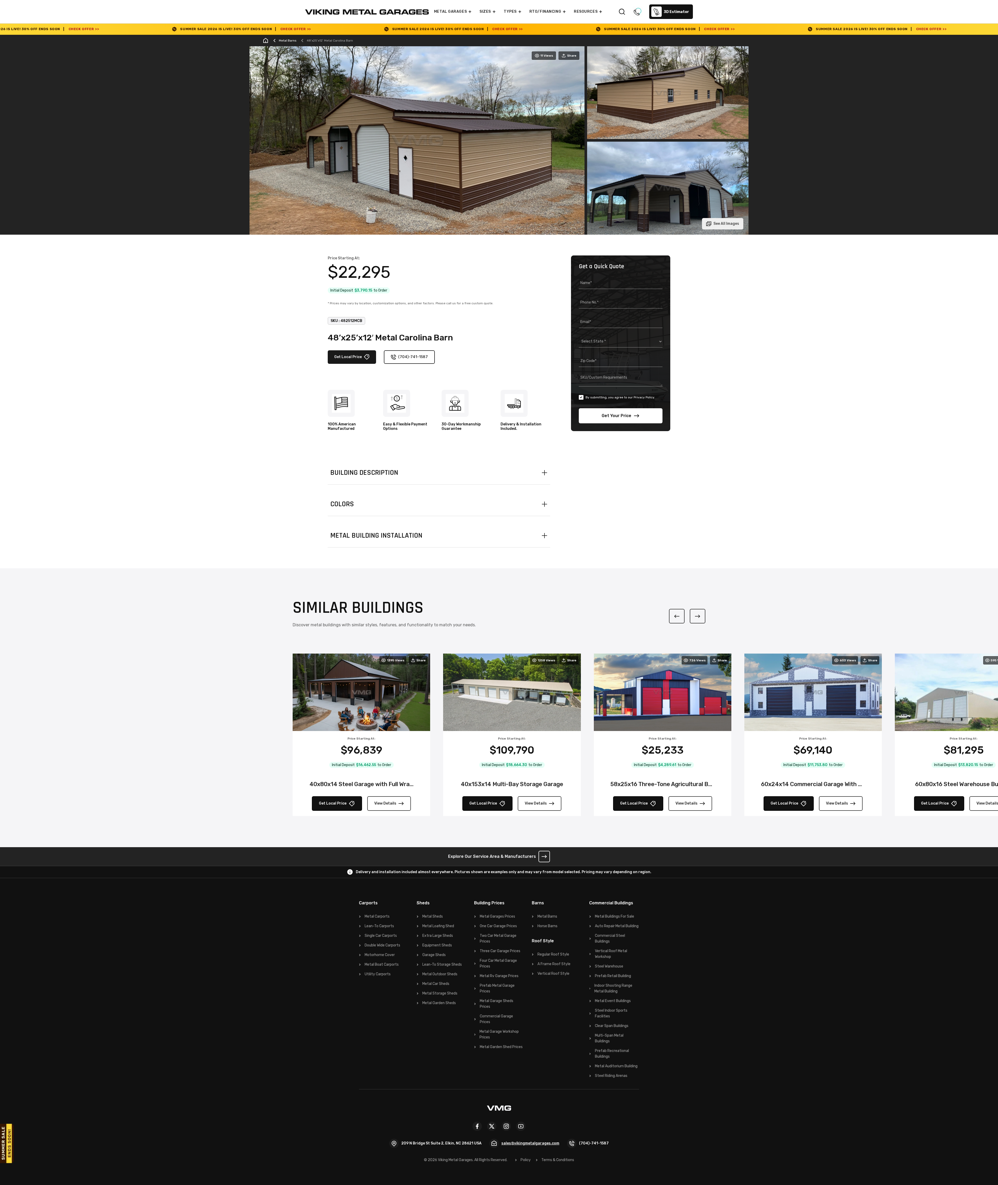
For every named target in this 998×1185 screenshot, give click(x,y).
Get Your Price (616, 415)
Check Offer (134, 29)
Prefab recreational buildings (612, 1054)
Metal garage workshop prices (499, 1034)
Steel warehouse (609, 966)
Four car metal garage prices (498, 963)
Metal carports (377, 916)
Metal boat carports (382, 964)
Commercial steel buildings (610, 938)
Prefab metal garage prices (497, 988)
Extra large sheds (437, 935)
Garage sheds (434, 955)
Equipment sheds (437, 945)
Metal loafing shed (438, 926)
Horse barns (547, 926)
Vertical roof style (553, 973)
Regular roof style (553, 954)
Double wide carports (382, 945)
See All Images (726, 223)
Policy (526, 1160)
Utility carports (378, 974)
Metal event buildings (613, 1001)
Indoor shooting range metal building (613, 988)
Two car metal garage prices (498, 938)
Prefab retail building (613, 976)
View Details (385, 803)
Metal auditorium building (616, 1066)
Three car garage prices (500, 951)
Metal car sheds (435, 984)
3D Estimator (676, 12)
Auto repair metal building (617, 926)
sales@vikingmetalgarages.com (530, 1143)
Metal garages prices (497, 916)
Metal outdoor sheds (439, 974)
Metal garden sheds (439, 1003)
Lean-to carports (379, 926)
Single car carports (381, 935)
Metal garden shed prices (501, 1047)
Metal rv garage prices (499, 976)
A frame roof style (553, 964)
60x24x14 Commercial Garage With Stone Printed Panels (813, 784)
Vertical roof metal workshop (611, 954)
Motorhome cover (380, 955)
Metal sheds (432, 916)
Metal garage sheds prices (496, 1004)
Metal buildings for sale (614, 916)
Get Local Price (348, 357)
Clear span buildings (611, 1026)
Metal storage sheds (439, 993)
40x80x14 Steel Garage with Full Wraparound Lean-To (361, 784)
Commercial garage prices (496, 1019)
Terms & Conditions (557, 1160)
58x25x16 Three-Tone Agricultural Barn (662, 784)
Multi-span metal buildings (609, 1038)
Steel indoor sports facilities (611, 1013)
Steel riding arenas (611, 1076)
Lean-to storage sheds (442, 964)
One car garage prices (498, 926)
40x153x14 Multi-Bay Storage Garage (512, 784)
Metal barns (547, 916)
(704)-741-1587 (413, 357)
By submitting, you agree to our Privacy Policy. (620, 397)
